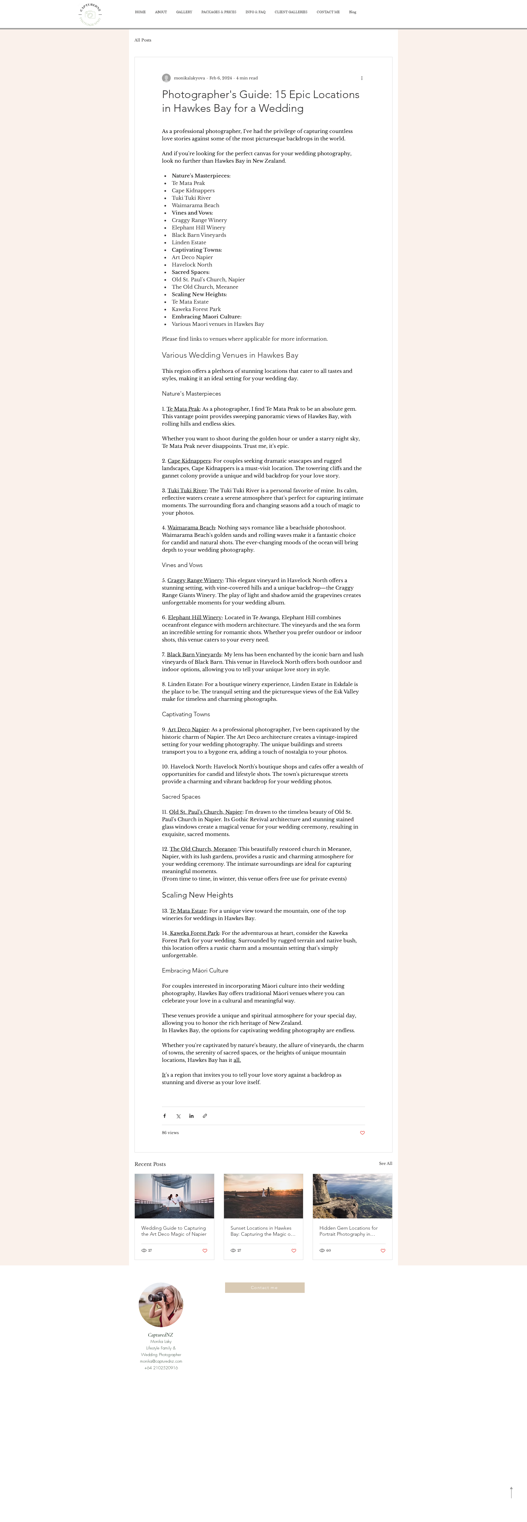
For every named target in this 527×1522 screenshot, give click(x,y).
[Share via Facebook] (164, 1115)
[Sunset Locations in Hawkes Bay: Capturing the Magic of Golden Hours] (263, 1196)
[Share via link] (205, 1115)
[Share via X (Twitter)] (178, 1115)
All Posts (142, 40)
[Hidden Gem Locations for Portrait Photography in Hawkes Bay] (352, 1196)
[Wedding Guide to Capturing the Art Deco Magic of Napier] (174, 1196)
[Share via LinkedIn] (191, 1115)
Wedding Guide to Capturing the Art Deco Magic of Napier (173, 1231)
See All (386, 1163)
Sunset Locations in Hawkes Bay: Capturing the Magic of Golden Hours (261, 1231)
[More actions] (361, 78)
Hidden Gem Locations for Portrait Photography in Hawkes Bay (348, 1231)
